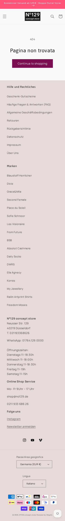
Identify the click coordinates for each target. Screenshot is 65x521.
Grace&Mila (14, 191)
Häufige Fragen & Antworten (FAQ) (29, 104)
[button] (4, 16)
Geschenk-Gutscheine (21, 96)
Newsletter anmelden (21, 426)
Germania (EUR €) (30, 464)
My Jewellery (15, 288)
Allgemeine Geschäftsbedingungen (29, 112)
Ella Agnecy (14, 272)
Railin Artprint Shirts (19, 296)
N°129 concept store (27, 515)
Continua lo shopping (32, 63)
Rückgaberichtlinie (19, 128)
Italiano (31, 483)
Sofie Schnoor (16, 216)
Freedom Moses (17, 305)
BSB (9, 240)
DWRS (11, 264)
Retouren (13, 120)
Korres (11, 280)
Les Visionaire (16, 224)
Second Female (16, 199)
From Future (14, 232)
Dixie (10, 183)
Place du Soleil (16, 207)
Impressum (14, 144)
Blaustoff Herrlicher (19, 175)
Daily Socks (14, 256)
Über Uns (13, 153)
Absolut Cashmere (19, 248)
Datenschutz (15, 136)
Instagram (14, 419)
